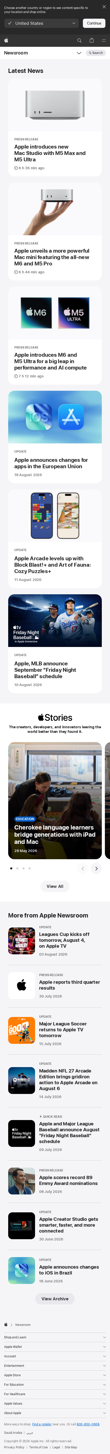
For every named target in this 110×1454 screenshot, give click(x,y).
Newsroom (16, 53)
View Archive (55, 1298)
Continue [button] (94, 23)
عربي (29, 1433)
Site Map (71, 1447)
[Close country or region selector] (104, 6)
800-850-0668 (88, 1424)
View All (55, 886)
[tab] (11, 868)
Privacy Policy (14, 1447)
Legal (56, 1447)
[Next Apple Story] (96, 868)
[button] (42, 23)
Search (97, 53)
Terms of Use (38, 1447)
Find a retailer (42, 1424)
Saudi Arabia (13, 1433)
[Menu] (104, 41)
